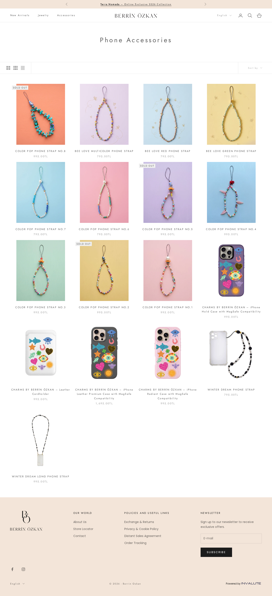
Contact (79, 536)
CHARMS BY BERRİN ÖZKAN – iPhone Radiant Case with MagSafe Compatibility (168, 394)
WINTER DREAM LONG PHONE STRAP (40, 476)
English (222, 15)
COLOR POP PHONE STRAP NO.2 (104, 307)
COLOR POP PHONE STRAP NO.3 (40, 307)
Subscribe (216, 552)
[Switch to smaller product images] (15, 68)
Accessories (66, 15)
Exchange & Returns (139, 522)
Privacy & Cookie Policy (141, 529)
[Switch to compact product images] (23, 68)
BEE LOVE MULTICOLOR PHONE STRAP (104, 151)
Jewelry (43, 15)
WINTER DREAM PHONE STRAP (231, 390)
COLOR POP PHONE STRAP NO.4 (231, 229)
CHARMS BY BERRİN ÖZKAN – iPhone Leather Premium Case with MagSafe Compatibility (104, 394)
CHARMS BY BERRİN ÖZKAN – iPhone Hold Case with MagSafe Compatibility (231, 309)
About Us (79, 522)
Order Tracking (135, 543)
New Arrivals (20, 15)
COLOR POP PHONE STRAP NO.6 (104, 229)
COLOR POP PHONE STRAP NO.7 (41, 229)
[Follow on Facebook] (12, 569)
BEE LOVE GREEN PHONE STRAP (231, 151)
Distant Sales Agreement (142, 536)
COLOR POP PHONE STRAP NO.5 (167, 229)
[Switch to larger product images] (8, 68)
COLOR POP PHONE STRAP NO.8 (40, 151)
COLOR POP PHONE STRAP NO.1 (168, 307)
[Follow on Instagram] (23, 569)
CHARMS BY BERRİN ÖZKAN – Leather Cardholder (40, 392)
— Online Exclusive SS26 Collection (136, 4)
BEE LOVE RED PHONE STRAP (168, 151)
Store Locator (83, 529)
